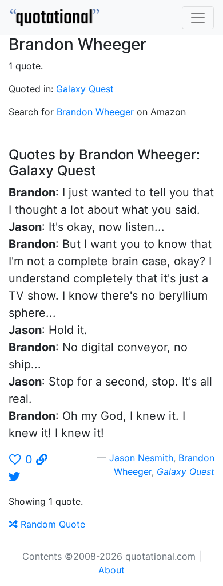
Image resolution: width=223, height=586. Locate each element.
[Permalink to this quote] (41, 459)
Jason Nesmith (141, 457)
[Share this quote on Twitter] (14, 476)
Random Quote (51, 524)
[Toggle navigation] (198, 17)
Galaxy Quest (85, 89)
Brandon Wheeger (95, 111)
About (111, 570)
